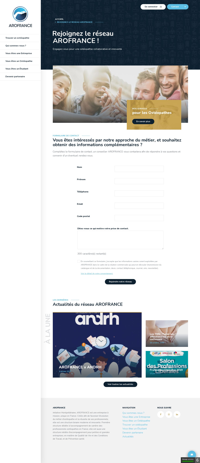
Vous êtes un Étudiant (16, 68)
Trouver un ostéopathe (17, 37)
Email (80, 204)
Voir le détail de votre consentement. (97, 273)
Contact (175, 6)
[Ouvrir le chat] (192, 455)
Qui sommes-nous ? (15, 45)
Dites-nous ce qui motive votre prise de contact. (103, 228)
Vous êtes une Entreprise (136, 417)
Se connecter (151, 6)
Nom (79, 167)
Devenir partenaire (15, 76)
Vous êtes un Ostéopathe (136, 420)
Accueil (59, 19)
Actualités (127, 436)
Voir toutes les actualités (120, 384)
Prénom (81, 179)
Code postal (83, 216)
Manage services (188, 459)
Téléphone (82, 191)
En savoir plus (143, 121)
